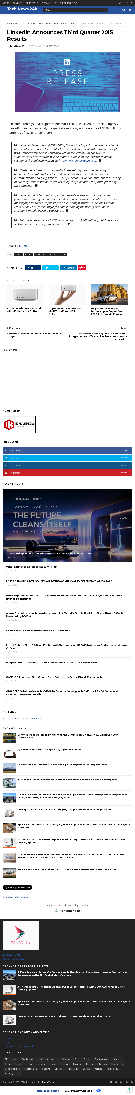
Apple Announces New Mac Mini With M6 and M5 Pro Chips (65, 311)
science (58, 1068)
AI (6, 1059)
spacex (86, 1068)
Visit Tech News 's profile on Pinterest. (23, 718)
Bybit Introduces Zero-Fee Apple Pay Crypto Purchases (49, 749)
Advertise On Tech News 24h (18, 1046)
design (89, 1064)
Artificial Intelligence (47, 1059)
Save (83, 267)
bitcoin (65, 1064)
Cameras (65, 1059)
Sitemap (46, 3)
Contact (17, 3)
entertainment (30, 1068)
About (6, 3)
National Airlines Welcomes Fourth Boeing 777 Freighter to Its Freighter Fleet (62, 764)
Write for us (32, 3)
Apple (14, 1059)
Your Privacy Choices (78, 1090)
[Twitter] (116, 1082)
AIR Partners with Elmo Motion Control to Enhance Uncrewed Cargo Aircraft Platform (66, 869)
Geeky (8, 1064)
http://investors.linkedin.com (77, 161)
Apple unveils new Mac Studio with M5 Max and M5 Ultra (25, 310)
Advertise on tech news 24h (67, 3)
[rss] (131, 3)
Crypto (87, 1059)
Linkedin (25, 246)
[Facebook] (111, 1082)
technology (60, 23)
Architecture (27, 1059)
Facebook (69, 451)
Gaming (117, 1059)
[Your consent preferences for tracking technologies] (129, 1089)
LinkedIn (31, 23)
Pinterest (69, 473)
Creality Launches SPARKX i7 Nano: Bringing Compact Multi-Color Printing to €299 (64, 809)
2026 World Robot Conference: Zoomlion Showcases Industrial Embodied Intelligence (67, 779)
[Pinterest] (127, 3)
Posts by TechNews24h (15, 897)
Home (9, 23)
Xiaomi (41, 1064)
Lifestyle (19, 1064)
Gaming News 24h (13, 959)
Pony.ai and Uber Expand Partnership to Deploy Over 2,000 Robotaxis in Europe (107, 311)
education (102, 1064)
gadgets (46, 1068)
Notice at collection (46, 1090)
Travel (31, 1064)
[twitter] (120, 3)
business (19, 23)
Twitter (69, 458)
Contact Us (8, 1038)
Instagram (69, 465)
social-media (44, 23)
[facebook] (115, 3)
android (53, 1064)
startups (98, 1068)
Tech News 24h (12, 955)
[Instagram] (123, 3)
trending (73, 23)
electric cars (117, 1064)
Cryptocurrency (102, 1059)
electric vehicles (12, 1068)
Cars (77, 1059)
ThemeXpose (48, 1082)
